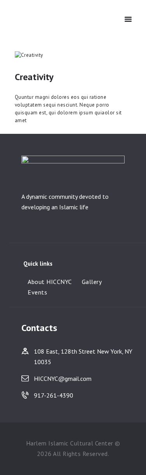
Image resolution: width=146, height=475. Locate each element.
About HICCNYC (50, 282)
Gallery (92, 282)
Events (37, 292)
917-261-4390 (53, 395)
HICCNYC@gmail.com (62, 378)
